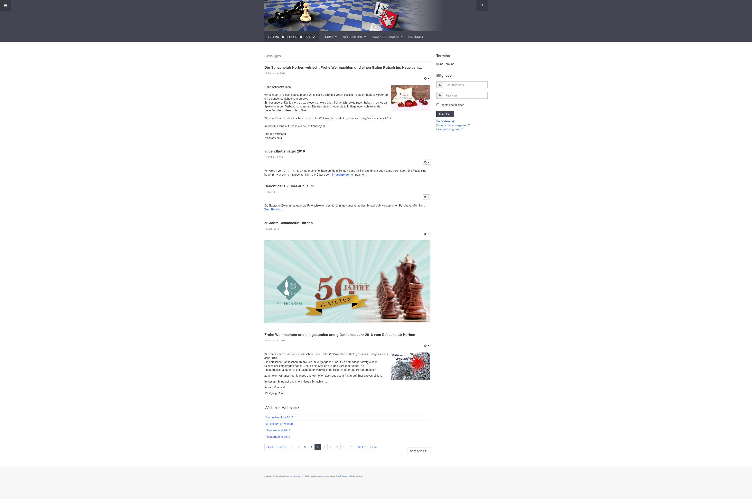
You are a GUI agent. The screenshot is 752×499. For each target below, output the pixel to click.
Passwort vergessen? (449, 129)
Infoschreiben (341, 174)
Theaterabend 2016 (277, 437)
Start (270, 447)
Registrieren (444, 121)
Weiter (361, 447)
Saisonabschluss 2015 (279, 417)
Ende (373, 447)
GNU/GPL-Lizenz (341, 476)
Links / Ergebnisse (386, 37)
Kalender (415, 37)
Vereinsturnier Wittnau (279, 424)
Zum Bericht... (273, 209)
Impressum (297, 476)
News (329, 37)
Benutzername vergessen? (453, 125)
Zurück (282, 447)
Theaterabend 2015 (277, 430)
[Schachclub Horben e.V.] (376, 15)
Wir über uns (353, 37)
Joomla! (321, 476)
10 (350, 447)
